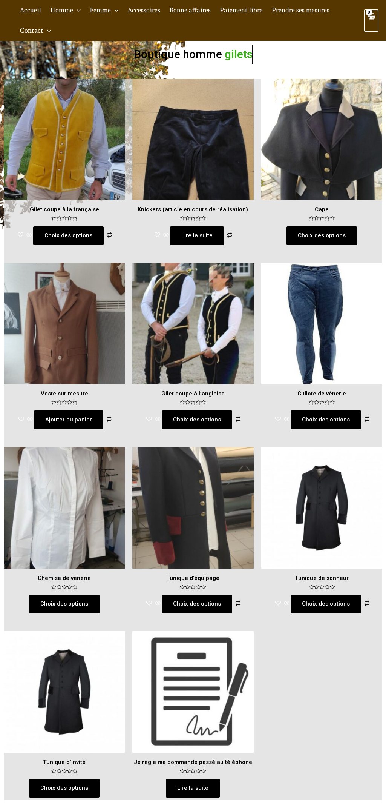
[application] (77, 10)
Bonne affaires (190, 10)
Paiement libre (241, 10)
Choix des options (68, 235)
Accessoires (143, 10)
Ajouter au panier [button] (68, 419)
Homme (61, 10)
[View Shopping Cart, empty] (371, 20)
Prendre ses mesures (300, 10)
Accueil (30, 10)
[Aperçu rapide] (29, 235)
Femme (100, 10)
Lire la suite (197, 235)
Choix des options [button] (322, 235)
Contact (31, 30)
